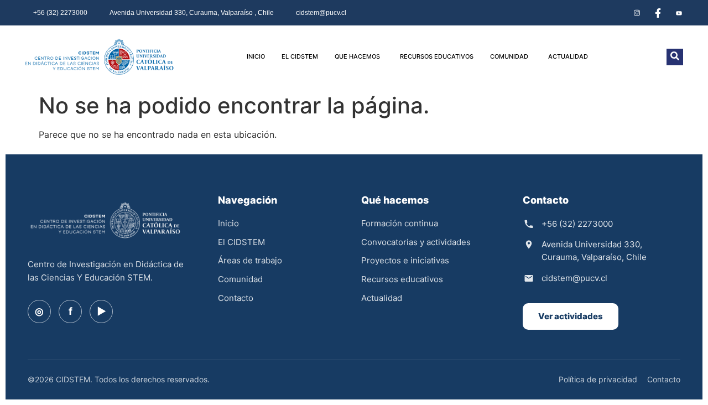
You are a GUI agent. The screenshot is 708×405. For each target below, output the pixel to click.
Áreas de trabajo (250, 260)
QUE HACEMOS (357, 56)
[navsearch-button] (675, 57)
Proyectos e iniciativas (405, 260)
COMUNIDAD (509, 56)
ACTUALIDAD (568, 56)
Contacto (235, 298)
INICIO (256, 56)
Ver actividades (570, 316)
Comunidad (240, 279)
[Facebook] (657, 12)
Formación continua (399, 223)
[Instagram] (636, 12)
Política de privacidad (598, 379)
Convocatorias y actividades (416, 242)
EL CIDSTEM (300, 56)
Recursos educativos (402, 279)
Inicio (228, 223)
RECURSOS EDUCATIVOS (436, 56)
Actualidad (381, 298)
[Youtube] (678, 12)
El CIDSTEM (241, 242)
